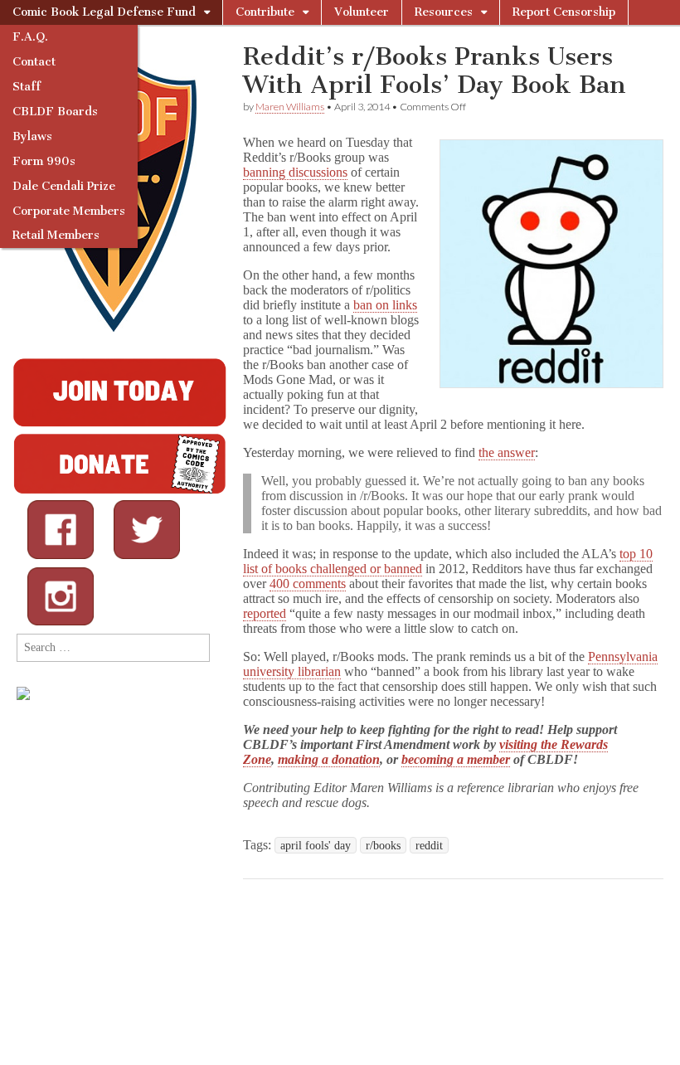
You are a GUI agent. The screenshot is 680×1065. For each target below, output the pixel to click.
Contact (34, 62)
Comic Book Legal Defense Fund (104, 12)
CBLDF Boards (55, 112)
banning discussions (295, 172)
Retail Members (56, 235)
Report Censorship (563, 12)
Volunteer (361, 12)
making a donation (329, 759)
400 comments (308, 583)
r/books (383, 845)
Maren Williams (289, 106)
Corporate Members (68, 211)
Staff (26, 87)
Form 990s (43, 161)
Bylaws (32, 136)
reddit (429, 845)
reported (264, 613)
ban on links (385, 305)
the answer (506, 452)
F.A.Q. (30, 37)
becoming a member (455, 759)
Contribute (265, 12)
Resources (444, 12)
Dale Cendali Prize (63, 186)
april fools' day (315, 845)
